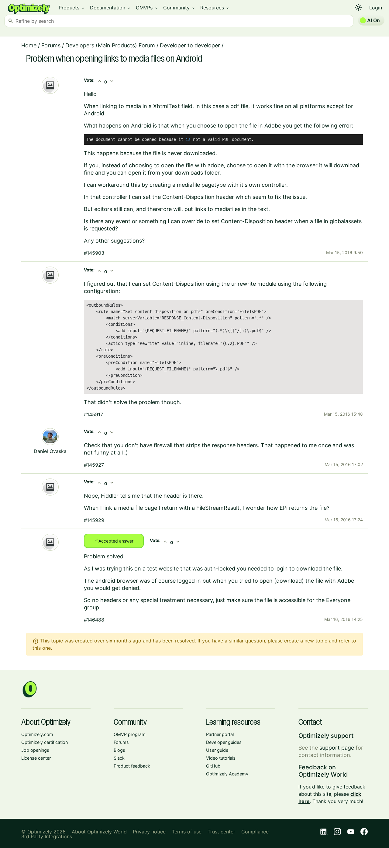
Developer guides (224, 742)
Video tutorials (221, 758)
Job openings (35, 750)
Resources (215, 8)
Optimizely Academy (227, 773)
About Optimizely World (99, 832)
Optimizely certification (44, 742)
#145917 (93, 414)
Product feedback (132, 765)
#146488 (94, 620)
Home (28, 45)
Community (179, 8)
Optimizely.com (37, 734)
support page (336, 747)
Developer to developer (190, 45)
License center (36, 758)
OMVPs (147, 8)
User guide (217, 750)
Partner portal (220, 734)
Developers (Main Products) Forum (110, 45)
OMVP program (130, 734)
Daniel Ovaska (50, 451)
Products (72, 8)
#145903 (94, 253)
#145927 (94, 465)
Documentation (110, 8)
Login (375, 8)
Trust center (221, 832)
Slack (119, 758)
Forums (50, 45)
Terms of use (186, 832)
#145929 (94, 520)
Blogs (119, 750)
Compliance (255, 832)
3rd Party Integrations (46, 836)
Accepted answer (113, 540)
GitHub (213, 765)
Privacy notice (149, 832)
